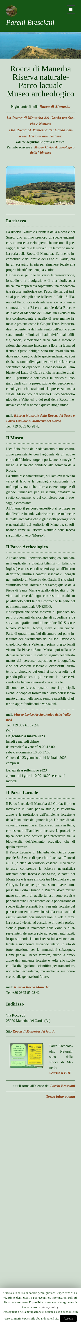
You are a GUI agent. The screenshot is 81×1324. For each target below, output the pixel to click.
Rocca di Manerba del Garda (34, 1031)
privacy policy (49, 1307)
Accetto (68, 1318)
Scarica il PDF (60, 1073)
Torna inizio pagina (60, 1096)
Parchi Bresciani (30, 22)
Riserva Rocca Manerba (32, 987)
